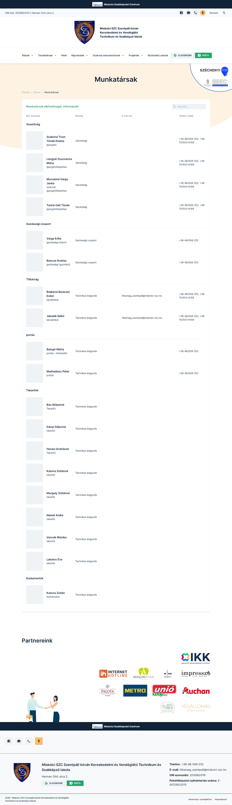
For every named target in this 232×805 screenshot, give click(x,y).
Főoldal (26, 92)
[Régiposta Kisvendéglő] (166, 708)
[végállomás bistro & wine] (195, 708)
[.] (113, 674)
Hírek (64, 55)
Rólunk (37, 92)
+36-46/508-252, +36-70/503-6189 (192, 140)
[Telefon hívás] (195, 12)
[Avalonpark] (143, 674)
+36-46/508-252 (188, 240)
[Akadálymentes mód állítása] (39, 741)
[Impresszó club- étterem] (195, 674)
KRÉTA (205, 55)
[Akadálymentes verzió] (203, 12)
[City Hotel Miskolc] (167, 674)
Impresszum (221, 799)
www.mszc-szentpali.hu (200, 799)
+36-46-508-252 (192, 764)
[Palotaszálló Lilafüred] (107, 691)
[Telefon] (29, 741)
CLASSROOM (184, 55)
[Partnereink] (135, 691)
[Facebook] (9, 741)
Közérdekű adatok (158, 55)
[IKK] (195, 658)
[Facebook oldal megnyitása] (181, 12)
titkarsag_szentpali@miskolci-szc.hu (142, 295)
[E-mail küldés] (188, 12)
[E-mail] (19, 741)
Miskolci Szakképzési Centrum (122, 4)
